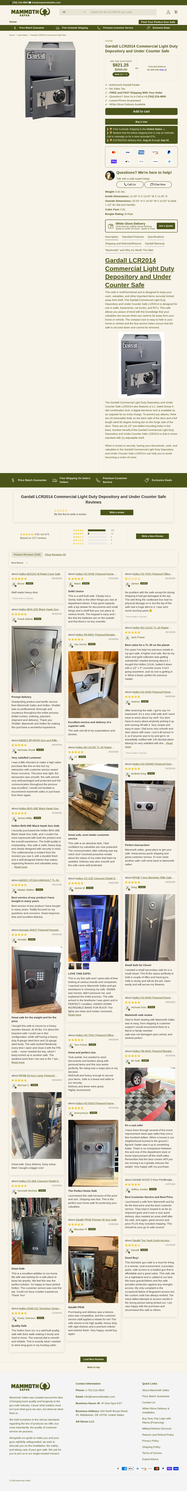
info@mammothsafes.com (99, 1396)
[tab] (111, 237)
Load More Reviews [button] (93, 1359)
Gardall (109, 41)
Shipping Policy (151, 1447)
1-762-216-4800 (94, 1390)
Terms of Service (152, 1453)
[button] (78, 530)
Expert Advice (150, 1459)
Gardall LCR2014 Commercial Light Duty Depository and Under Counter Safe (50, 35)
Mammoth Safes (23, 1480)
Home (13, 21)
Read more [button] (20, 867)
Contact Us (148, 1402)
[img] (34, 534)
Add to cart (141, 111)
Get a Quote (166, 226)
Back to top (93, 1367)
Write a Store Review (152, 536)
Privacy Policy (150, 1440)
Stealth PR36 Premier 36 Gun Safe (96, 1219)
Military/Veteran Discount (156, 1428)
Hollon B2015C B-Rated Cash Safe (39, 574)
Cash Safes (23, 35)
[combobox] (107, 12)
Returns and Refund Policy (158, 1434)
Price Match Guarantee (155, 1396)
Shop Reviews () (55, 554)
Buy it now (141, 121)
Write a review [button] (117, 512)
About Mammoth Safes (155, 1390)
